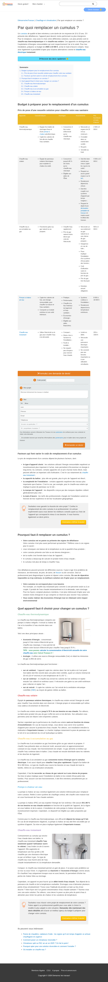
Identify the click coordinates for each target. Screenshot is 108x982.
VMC (33, 690)
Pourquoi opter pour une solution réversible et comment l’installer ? (49, 946)
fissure (58, 573)
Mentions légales (38, 970)
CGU (49, 970)
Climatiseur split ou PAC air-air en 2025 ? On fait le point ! (46, 943)
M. (22, 403)
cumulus (23, 34)
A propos (55, 970)
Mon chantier (37, 4)
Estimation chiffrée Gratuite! (73, 522)
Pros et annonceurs (68, 970)
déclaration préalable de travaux (85, 210)
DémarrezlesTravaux (26, 20)
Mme (26, 403)
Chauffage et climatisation (46, 20)
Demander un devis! (74, 445)
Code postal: (41, 380)
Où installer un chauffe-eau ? (34, 950)
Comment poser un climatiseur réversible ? (40, 940)
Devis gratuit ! (23, 4)
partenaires (59, 432)
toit (82, 178)
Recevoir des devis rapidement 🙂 (54, 59)
